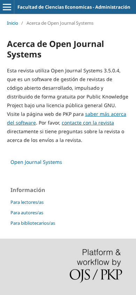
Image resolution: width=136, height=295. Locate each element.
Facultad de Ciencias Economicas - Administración (73, 7)
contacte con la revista (88, 122)
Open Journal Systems (36, 162)
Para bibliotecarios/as (32, 223)
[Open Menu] (7, 7)
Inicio (12, 23)
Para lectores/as (27, 202)
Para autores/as (26, 212)
